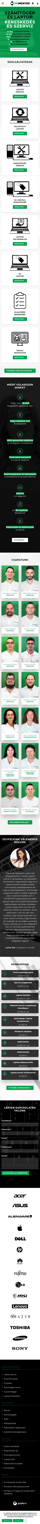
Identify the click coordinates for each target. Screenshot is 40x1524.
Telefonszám (6, 1147)
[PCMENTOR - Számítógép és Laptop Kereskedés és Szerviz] (20, 3)
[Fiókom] (38, 3)
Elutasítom (18, 1520)
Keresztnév (6, 1129)
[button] (2, 3)
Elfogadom (7, 1520)
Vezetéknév (6, 1121)
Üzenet (4, 1156)
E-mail (4, 1138)
